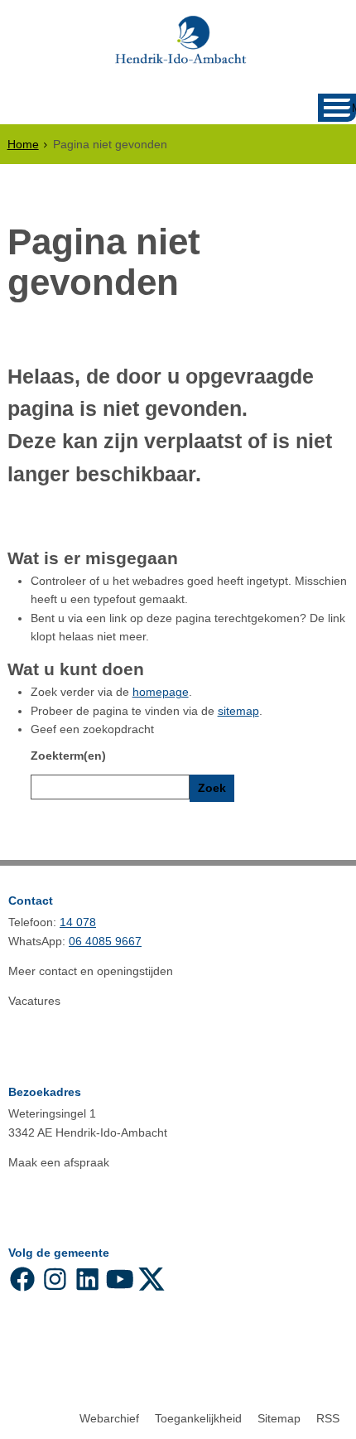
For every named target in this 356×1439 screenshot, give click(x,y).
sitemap (238, 710)
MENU (354, 108)
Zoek (212, 787)
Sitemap (279, 1418)
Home (23, 144)
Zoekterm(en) (68, 755)
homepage (160, 691)
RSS (327, 1418)
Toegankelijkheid (198, 1418)
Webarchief (109, 1418)
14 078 (78, 922)
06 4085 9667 (105, 941)
